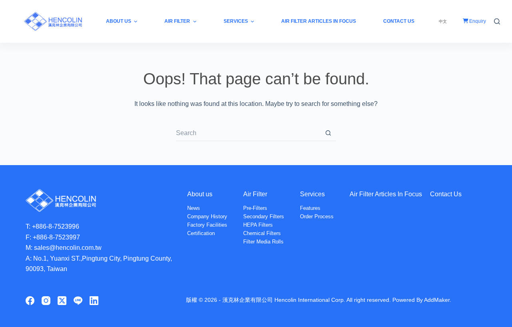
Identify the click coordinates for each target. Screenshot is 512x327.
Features (310, 208)
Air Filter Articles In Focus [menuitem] (318, 21)
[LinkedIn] (94, 300)
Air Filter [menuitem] (177, 21)
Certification (201, 233)
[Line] (78, 300)
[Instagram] (46, 300)
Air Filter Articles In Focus (386, 194)
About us (199, 194)
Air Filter (255, 194)
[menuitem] (443, 21)
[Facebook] (30, 300)
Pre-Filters (255, 208)
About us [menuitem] (118, 21)
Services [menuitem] (236, 21)
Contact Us (446, 194)
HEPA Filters (258, 225)
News (193, 208)
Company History (207, 216)
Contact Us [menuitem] (398, 21)
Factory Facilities (207, 225)
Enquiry (477, 21)
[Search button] (328, 133)
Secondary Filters (263, 216)
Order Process (317, 216)
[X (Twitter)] (62, 300)
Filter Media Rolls (263, 242)
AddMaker (437, 300)
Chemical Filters (262, 233)
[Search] (497, 21)
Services (312, 194)
